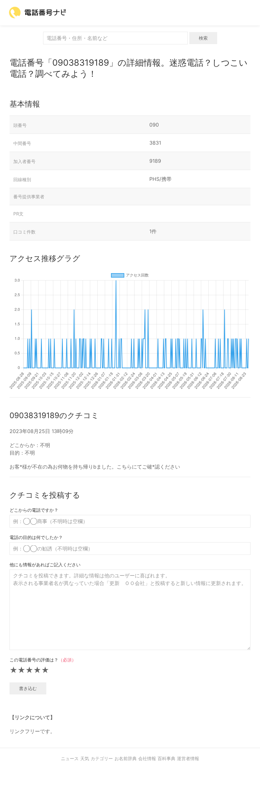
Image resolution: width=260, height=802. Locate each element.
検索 (203, 38)
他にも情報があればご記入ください (45, 564)
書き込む (28, 688)
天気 (84, 758)
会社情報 (147, 758)
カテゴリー (102, 758)
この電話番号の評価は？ (43, 659)
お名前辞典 (125, 758)
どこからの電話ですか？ (34, 510)
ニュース (70, 758)
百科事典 (166, 758)
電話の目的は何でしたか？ (36, 537)
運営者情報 (188, 758)
